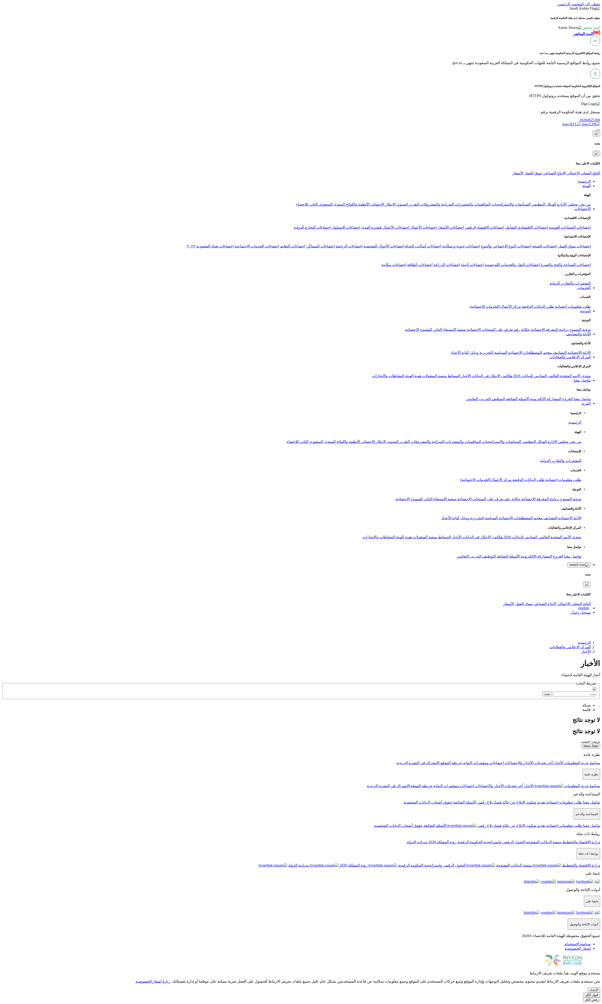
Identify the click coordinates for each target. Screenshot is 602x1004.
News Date (590, 746)
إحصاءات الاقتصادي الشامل (526, 227)
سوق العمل (533, 173)
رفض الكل (591, 999)
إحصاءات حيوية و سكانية (461, 246)
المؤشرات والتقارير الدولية (570, 283)
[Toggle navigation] (598, 129)
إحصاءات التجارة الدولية (312, 227)
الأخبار (465, 376)
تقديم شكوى (535, 802)
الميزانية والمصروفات (436, 204)
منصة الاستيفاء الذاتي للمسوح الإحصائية (435, 330)
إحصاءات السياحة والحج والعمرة (566, 265)
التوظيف (498, 399)
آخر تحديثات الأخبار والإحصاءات (528, 763)
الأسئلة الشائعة (517, 399)
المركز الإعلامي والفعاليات (570, 647)
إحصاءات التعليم (292, 246)
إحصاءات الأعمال (423, 227)
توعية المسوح (580, 330)
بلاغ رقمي (484, 802)
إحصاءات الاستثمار (346, 227)
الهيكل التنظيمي (543, 204)
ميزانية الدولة (417, 842)
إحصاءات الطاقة (419, 265)
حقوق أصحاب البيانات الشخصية (428, 802)
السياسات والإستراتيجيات (511, 204)
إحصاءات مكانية (393, 265)
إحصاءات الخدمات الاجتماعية (256, 246)
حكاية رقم (521, 330)
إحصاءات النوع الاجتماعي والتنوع (506, 246)
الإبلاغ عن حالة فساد (509, 802)
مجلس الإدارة (567, 204)
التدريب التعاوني (478, 399)
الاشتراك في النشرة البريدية (418, 763)
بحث (547, 694)
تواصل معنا (582, 399)
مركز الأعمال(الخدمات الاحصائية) (495, 307)
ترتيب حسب (590, 741)
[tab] (586, 705)
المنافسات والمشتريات (472, 204)
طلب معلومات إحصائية (572, 307)
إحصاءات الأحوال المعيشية (383, 246)
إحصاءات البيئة (472, 265)
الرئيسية (574, 422)
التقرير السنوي (407, 204)
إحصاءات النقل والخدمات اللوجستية (512, 265)
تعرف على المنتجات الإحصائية (489, 330)
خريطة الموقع (451, 763)
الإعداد (594, 990)
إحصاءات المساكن (320, 246)
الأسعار (517, 173)
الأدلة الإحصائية (579, 353)
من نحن (584, 204)
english (583, 608)
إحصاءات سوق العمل (574, 246)
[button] (579, 28)
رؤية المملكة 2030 (442, 842)
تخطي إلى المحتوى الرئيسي (578, 4)
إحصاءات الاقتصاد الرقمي (484, 227)
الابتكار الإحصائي (382, 204)
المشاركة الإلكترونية (545, 399)
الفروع (567, 399)
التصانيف (559, 353)
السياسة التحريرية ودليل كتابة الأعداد (479, 353)
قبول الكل (591, 994)
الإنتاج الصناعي (554, 173)
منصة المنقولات (434, 376)
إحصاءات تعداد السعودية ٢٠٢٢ (210, 246)
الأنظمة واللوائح (357, 204)
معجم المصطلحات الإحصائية (529, 353)
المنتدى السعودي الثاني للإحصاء (320, 204)
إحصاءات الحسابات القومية (570, 227)
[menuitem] (577, 944)
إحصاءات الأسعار (451, 227)
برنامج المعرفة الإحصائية (549, 330)
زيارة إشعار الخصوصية (152, 981)
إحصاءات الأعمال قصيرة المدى (385, 227)
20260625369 (589, 120)
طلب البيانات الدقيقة (537, 307)
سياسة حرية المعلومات (581, 763)
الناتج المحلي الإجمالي (583, 173)
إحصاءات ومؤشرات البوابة (483, 763)
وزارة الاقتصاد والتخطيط (580, 842)
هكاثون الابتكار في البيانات (491, 376)
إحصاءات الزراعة (446, 265)
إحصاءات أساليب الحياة (423, 246)
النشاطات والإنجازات (388, 376)
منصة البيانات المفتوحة (543, 842)
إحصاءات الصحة (544, 246)
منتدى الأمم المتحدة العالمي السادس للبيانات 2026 (551, 376)
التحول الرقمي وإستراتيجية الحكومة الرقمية (490, 842)
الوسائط (453, 376)
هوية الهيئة (412, 376)
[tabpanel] (301, 720)
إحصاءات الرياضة (349, 246)
